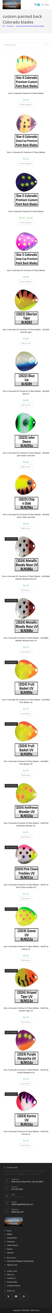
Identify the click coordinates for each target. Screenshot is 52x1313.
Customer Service (13, 1285)
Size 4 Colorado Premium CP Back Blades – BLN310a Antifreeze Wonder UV (26, 824)
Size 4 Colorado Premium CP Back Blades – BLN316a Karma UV (26, 1132)
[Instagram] (23, 1296)
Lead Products (12, 1245)
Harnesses (11, 1241)
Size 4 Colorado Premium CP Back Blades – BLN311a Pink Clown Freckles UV (26, 885)
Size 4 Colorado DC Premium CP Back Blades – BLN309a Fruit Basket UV (26, 700)
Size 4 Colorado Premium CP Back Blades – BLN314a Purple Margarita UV (26, 1071)
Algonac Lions (12, 1265)
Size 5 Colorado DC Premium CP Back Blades (26, 270)
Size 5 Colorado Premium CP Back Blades (26, 211)
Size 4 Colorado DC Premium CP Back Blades (26, 152)
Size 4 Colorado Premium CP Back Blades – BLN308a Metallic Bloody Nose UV (26, 639)
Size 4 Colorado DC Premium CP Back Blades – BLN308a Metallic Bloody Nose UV (26, 577)
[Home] (3, 26)
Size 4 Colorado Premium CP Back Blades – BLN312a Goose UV (26, 947)
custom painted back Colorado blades (30, 26)
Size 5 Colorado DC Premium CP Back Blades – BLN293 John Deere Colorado (26, 454)
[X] (8, 1296)
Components (12, 1238)
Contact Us (11, 1278)
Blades (9, 1234)
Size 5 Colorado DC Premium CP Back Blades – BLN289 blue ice (26, 392)
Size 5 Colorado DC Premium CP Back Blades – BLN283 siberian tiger (26, 330)
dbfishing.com (17, 1212)
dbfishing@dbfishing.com (22, 1204)
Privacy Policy (12, 1282)
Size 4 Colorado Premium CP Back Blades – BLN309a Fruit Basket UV (26, 762)
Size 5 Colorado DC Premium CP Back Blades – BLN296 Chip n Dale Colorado (26, 515)
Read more (25, 590)
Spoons (10, 1249)
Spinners (10, 1252)
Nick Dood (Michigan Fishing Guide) (20, 1261)
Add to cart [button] (26, 343)
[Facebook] (16, 1296)
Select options (26, 104)
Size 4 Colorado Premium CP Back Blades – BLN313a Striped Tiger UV (26, 1009)
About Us (10, 1274)
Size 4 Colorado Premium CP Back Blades (26, 93)
